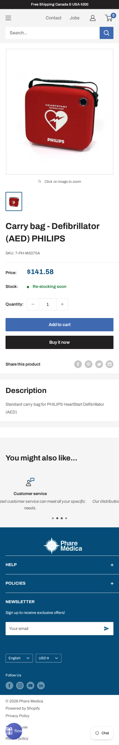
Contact (53, 17)
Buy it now (59, 342)
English (14, 658)
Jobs (74, 17)
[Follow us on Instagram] (20, 685)
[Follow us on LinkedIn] (41, 685)
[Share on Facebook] (78, 364)
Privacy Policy (17, 716)
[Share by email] (109, 364)
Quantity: (15, 304)
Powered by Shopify (23, 708)
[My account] (92, 18)
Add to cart (60, 324)
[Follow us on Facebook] (9, 685)
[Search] (106, 33)
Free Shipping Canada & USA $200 (59, 4)
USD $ (44, 658)
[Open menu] (8, 18)
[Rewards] (14, 731)
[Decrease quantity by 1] (33, 304)
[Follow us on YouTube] (30, 685)
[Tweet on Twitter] (99, 364)
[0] (108, 18)
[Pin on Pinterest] (88, 364)
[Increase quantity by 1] (62, 304)
